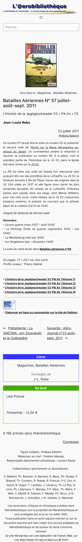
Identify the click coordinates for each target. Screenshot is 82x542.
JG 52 (35, 164)
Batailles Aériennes (65, 92)
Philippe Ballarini (69, 135)
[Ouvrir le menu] (41, 17)
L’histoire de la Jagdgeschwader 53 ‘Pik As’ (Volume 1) (40, 279)
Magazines (44, 92)
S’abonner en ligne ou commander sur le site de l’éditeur (41, 312)
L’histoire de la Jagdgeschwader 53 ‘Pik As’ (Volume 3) (40, 287)
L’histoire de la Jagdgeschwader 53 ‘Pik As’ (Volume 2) (40, 283)
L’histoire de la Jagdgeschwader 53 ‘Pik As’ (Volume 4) (40, 292)
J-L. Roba (41, 379)
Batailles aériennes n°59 (55, 249)
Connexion (71, 442)
